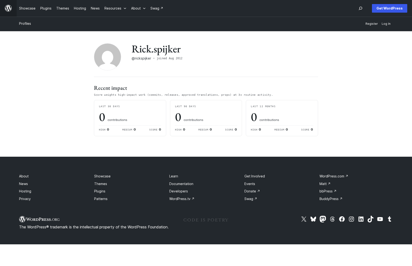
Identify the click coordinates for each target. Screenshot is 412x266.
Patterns (101, 199)
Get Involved (254, 176)
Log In (386, 23)
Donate (252, 191)
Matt (325, 184)
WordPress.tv (182, 199)
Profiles (25, 23)
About (24, 176)
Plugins (99, 191)
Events (249, 184)
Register (372, 23)
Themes (100, 184)
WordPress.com (333, 176)
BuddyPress (331, 199)
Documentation (181, 184)
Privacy (25, 199)
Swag (250, 199)
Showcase (102, 176)
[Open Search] (360, 8)
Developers (178, 191)
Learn (173, 176)
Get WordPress (389, 8)
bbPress (328, 191)
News (23, 184)
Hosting (25, 191)
